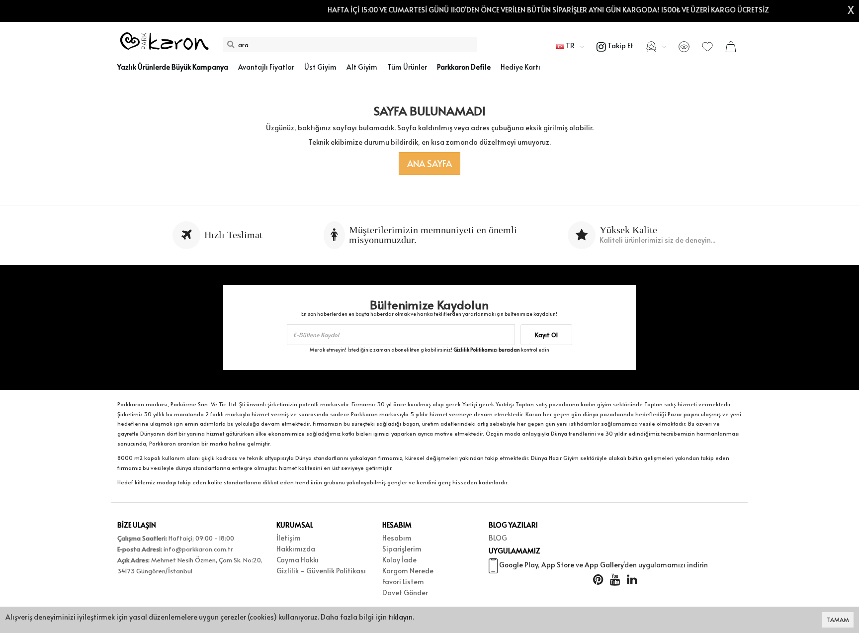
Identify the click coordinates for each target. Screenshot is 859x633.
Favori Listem (403, 581)
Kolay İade (399, 559)
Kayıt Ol (546, 335)
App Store (557, 564)
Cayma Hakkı (297, 559)
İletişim (288, 538)
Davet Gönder (405, 592)
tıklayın (400, 617)
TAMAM (838, 620)
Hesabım (397, 538)
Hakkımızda (295, 548)
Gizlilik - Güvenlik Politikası (321, 570)
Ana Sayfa (429, 163)
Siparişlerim (402, 548)
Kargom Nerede (407, 570)
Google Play (518, 564)
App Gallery (604, 564)
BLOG (498, 538)
